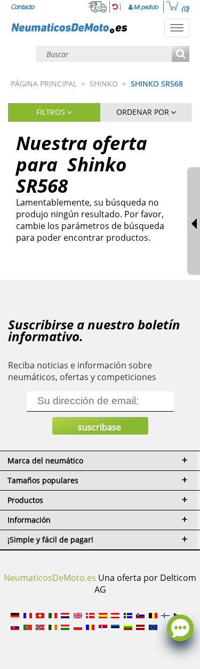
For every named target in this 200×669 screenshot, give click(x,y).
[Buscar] (180, 55)
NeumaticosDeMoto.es (50, 578)
